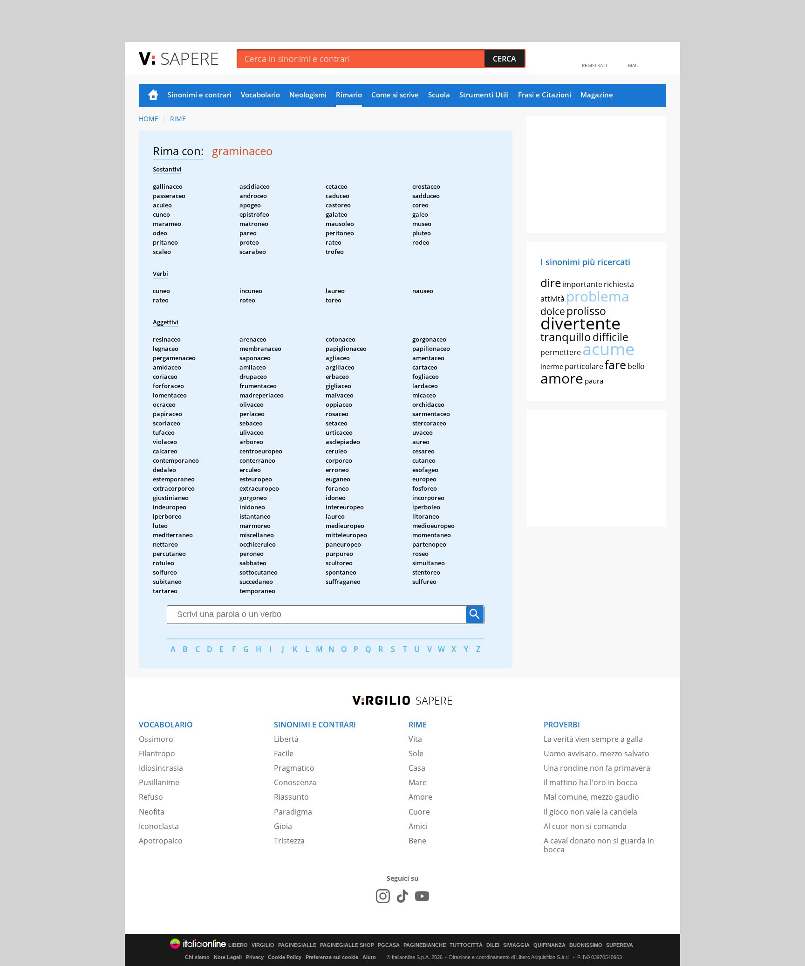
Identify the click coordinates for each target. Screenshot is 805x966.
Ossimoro (156, 739)
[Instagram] (383, 896)
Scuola (439, 94)
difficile (610, 336)
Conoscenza (295, 782)
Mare (418, 782)
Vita (415, 739)
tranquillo (565, 336)
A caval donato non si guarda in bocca (599, 845)
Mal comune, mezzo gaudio (591, 797)
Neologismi (308, 94)
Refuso (151, 797)
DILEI (492, 945)
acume (608, 348)
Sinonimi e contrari (200, 94)
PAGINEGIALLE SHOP (347, 945)
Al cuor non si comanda (585, 826)
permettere (560, 352)
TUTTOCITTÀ (466, 945)
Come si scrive (395, 94)
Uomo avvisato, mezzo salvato (596, 753)
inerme (551, 366)
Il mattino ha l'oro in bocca (590, 782)
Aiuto (369, 957)
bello (636, 366)
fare (615, 364)
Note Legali (228, 957)
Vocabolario (260, 94)
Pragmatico (294, 768)
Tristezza (289, 841)
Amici (418, 826)
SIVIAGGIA (516, 945)
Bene (417, 841)
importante (582, 284)
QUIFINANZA (549, 945)
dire (550, 282)
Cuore (419, 812)
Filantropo (157, 753)
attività (552, 299)
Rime (178, 118)
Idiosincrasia (161, 768)
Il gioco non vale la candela (590, 812)
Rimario (349, 94)
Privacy (255, 957)
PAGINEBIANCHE (424, 945)
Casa (417, 768)
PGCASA (389, 945)
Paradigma (293, 812)
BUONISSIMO (585, 945)
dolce (552, 311)
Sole (416, 753)
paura (594, 380)
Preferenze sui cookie (332, 957)
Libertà (286, 739)
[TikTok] (402, 896)
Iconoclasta (159, 826)
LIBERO (238, 945)
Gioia (283, 826)
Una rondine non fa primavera (597, 768)
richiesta (619, 284)
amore (561, 378)
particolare (584, 366)
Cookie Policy (284, 957)
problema (597, 296)
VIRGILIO (263, 945)
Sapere (189, 58)
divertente (580, 323)
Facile (283, 753)
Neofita (151, 812)
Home (153, 95)
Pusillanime (159, 782)
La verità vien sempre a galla (593, 739)
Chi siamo (197, 957)
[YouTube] (422, 896)
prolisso (586, 310)
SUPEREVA (619, 945)
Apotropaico (161, 841)
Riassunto (291, 797)
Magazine (596, 94)
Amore (420, 797)
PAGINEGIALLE (297, 945)
